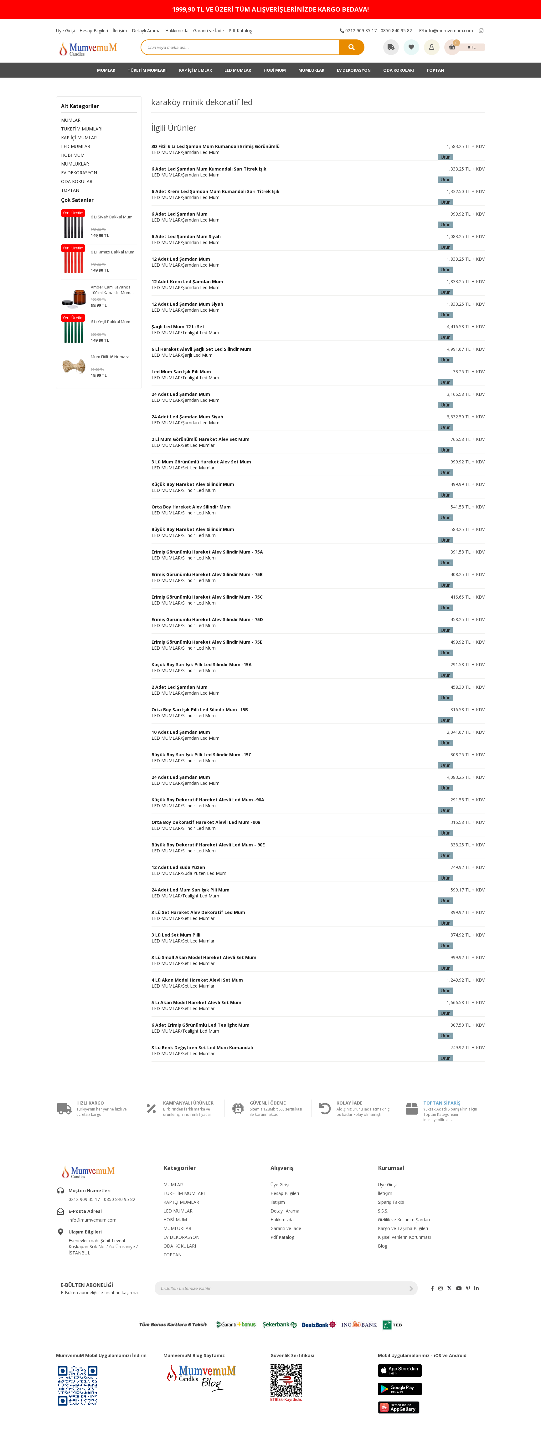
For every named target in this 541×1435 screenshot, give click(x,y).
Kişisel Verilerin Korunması (404, 1237)
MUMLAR (106, 70)
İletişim (120, 30)
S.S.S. (383, 1211)
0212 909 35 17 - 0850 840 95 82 (378, 30)
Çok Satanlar (77, 200)
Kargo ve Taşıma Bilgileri (403, 1228)
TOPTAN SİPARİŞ (442, 1103)
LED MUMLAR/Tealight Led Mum (185, 329)
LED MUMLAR (237, 70)
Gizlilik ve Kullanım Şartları (404, 1220)
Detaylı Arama (146, 30)
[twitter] (449, 1288)
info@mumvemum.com (448, 30)
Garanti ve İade (208, 30)
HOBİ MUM (275, 70)
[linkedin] (476, 1288)
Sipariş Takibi (391, 1202)
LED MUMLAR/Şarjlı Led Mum (201, 352)
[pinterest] (468, 1288)
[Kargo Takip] (391, 47)
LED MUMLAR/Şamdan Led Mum (216, 149)
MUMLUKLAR (311, 70)
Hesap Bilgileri (94, 30)
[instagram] (481, 30)
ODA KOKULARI (398, 70)
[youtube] (459, 1288)
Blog (382, 1246)
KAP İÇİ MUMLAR (195, 70)
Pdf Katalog (240, 30)
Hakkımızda (176, 30)
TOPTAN (435, 70)
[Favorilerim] (411, 47)
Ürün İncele (445, 157)
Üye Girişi (65, 30)
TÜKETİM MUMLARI (147, 70)
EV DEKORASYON (354, 70)
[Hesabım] (432, 47)
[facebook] (432, 1288)
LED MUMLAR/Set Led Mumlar (201, 442)
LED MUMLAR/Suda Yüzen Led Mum (189, 870)
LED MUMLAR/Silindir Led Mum (193, 487)
